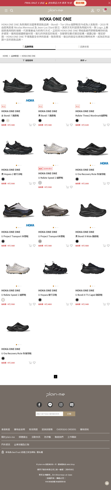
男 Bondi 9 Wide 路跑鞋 (87, 236)
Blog (71, 404)
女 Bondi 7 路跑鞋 (10, 115)
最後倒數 (80, 3)
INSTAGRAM (61, 404)
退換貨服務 (47, 429)
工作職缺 (72, 436)
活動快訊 (36, 436)
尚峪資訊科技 (61, 481)
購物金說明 (19, 429)
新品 (3, 106)
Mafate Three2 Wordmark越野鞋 (91, 115)
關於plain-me (8, 436)
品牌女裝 (84, 46)
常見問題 (33, 429)
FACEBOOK (39, 404)
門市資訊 (5, 444)
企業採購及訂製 (21, 444)
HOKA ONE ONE (28, 55)
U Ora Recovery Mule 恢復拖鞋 (90, 174)
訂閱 (69, 413)
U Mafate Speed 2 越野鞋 (50, 177)
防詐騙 (47, 436)
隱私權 (40, 452)
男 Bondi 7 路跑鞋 (47, 115)
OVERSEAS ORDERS (66, 429)
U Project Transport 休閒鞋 (14, 236)
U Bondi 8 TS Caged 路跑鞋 (88, 294)
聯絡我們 (59, 436)
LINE (50, 404)
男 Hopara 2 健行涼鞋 (11, 174)
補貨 (40, 168)
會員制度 (5, 429)
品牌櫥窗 (15, 55)
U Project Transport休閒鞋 (51, 236)
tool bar (107, 483)
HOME (5, 55)
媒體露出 (23, 436)
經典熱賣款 (48, 168)
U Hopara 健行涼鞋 (47, 294)
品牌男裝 (29, 46)
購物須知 (84, 429)
